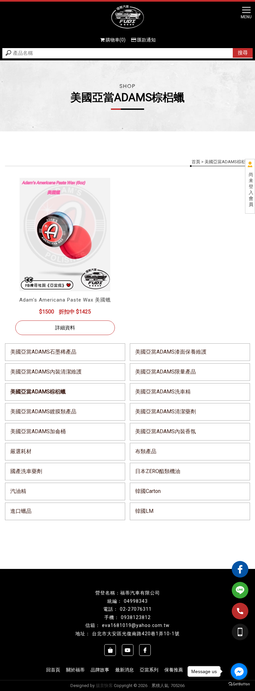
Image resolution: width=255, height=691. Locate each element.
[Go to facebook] (239, 671)
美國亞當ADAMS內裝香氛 (165, 431)
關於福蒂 (75, 669)
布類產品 (145, 451)
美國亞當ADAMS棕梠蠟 (38, 391)
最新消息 (124, 669)
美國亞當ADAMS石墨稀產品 (43, 352)
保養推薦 (173, 669)
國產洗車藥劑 (26, 471)
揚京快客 (104, 685)
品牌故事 (100, 669)
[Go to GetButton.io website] (239, 684)
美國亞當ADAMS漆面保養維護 (171, 352)
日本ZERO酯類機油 (157, 471)
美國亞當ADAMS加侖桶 (38, 431)
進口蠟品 (21, 511)
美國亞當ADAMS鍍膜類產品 (43, 411)
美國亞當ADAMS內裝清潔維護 (46, 372)
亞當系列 (149, 669)
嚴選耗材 (21, 451)
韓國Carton (148, 491)
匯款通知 (146, 39)
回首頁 (53, 669)
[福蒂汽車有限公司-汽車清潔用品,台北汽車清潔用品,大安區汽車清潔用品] (127, 17)
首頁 (196, 161)
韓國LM (144, 511)
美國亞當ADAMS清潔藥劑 (165, 411)
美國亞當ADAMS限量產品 (165, 372)
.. (149, 685)
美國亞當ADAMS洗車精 (163, 391)
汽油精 (18, 491)
